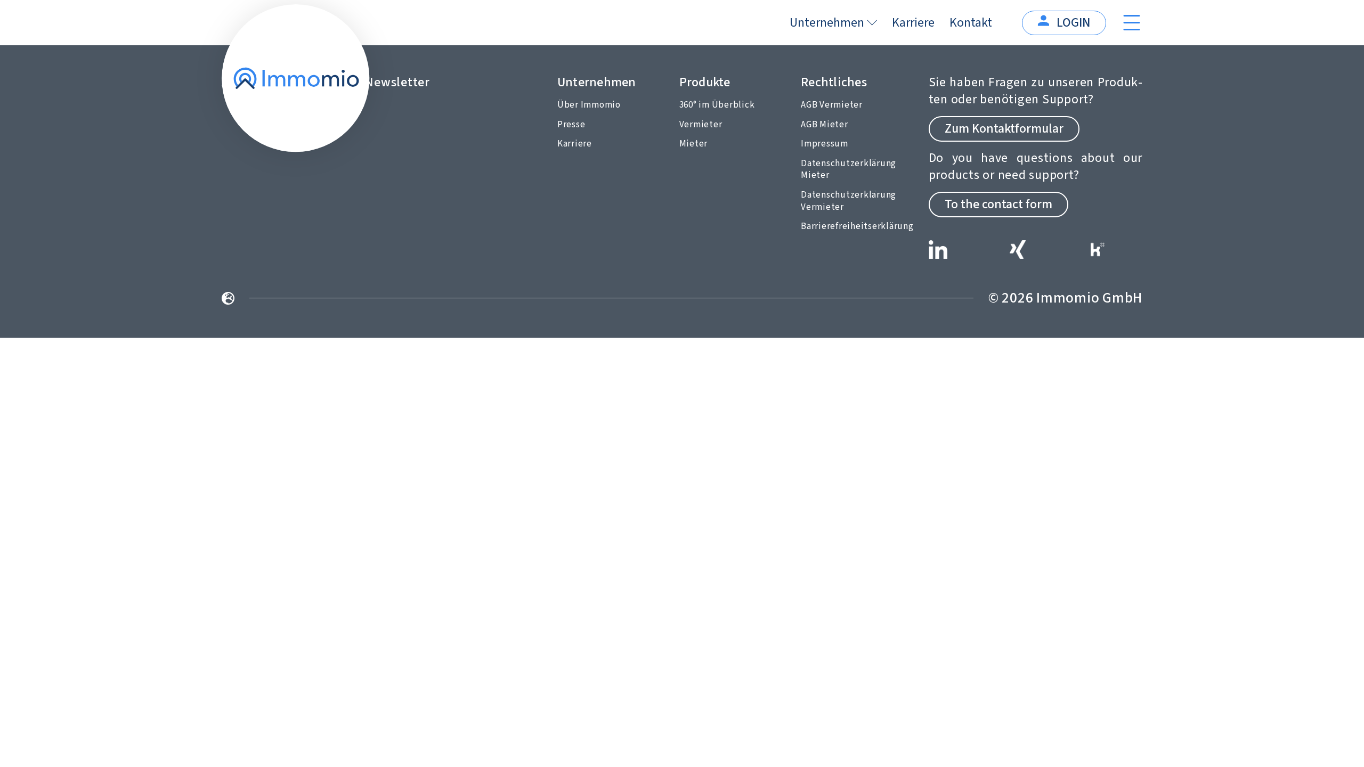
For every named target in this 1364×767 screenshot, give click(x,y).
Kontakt (970, 22)
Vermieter (700, 124)
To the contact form (998, 204)
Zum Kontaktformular (1004, 128)
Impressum (824, 143)
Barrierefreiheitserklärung (857, 226)
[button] (1340, 743)
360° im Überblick (717, 105)
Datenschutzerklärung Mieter (848, 169)
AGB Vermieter (832, 105)
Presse (571, 124)
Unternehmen (827, 22)
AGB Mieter (824, 124)
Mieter (693, 143)
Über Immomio (589, 105)
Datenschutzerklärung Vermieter (848, 201)
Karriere (913, 22)
